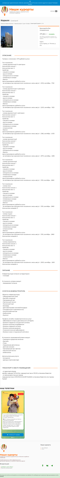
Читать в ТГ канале (14, 434)
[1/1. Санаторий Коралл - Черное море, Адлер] (7, 37)
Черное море (18, 23)
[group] (13, 414)
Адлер (28, 23)
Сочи (24, 23)
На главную (45, 447)
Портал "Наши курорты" (7, 23)
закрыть (2, 476)
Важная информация (6, 468)
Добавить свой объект (7, 466)
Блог (43, 449)
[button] (11, 437)
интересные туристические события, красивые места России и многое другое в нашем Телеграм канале (30, 3)
